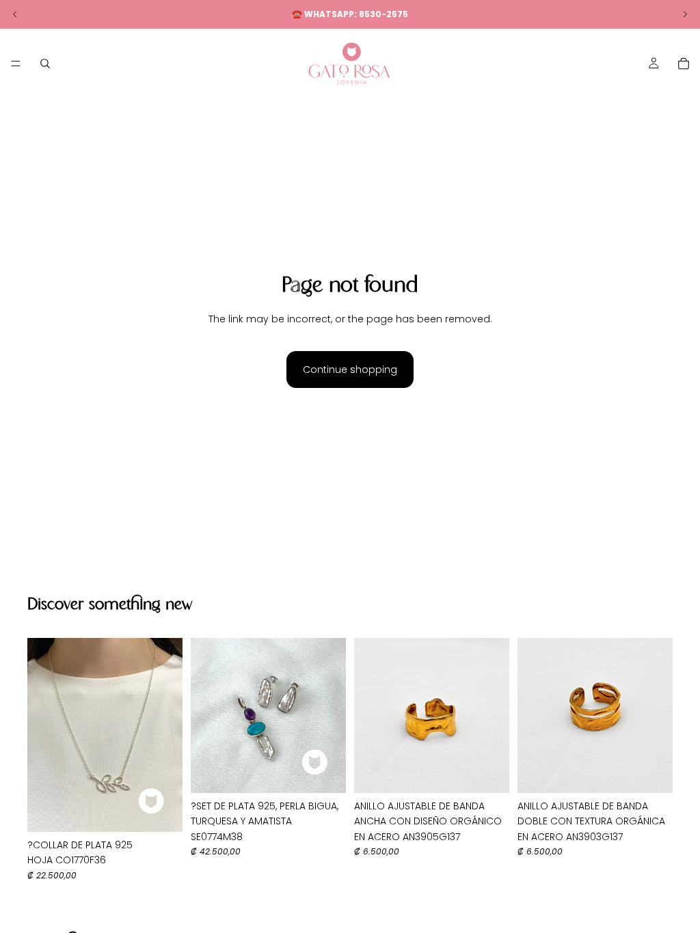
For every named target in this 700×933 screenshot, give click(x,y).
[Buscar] (45, 63)
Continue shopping (350, 369)
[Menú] (15, 63)
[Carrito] (684, 63)
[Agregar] (161, 810)
